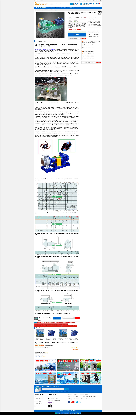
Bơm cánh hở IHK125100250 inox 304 (41, 325)
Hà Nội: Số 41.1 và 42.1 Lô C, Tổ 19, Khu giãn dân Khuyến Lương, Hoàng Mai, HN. (94, 19)
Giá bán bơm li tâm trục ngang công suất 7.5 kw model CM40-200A (40, 339)
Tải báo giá (84, 17)
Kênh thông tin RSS (38, 406)
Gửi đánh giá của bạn (39, 345)
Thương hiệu (60, 7)
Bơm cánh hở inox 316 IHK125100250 (41, 324)
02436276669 (56, 398)
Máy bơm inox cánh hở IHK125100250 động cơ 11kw (46, 322)
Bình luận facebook (49, 345)
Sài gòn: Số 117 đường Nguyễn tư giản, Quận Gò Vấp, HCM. (93, 22)
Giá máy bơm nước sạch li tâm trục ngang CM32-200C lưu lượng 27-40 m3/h (63, 339)
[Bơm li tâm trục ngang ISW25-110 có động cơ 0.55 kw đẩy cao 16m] (51, 336)
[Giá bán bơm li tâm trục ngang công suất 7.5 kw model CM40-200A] (40, 336)
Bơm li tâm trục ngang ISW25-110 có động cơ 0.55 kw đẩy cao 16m (51, 339)
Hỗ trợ (97, 0)
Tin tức (65, 7)
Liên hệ (100, 0)
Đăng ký (66, 389)
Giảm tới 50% (75, 4)
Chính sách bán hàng (81, 0)
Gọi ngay (58, 413)
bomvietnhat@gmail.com (95, 36)
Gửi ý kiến (75, 349)
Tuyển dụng (93, 0)
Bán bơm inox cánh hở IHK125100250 (54, 325)
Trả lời (36, 356)
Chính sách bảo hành (38, 403)
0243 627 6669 (96, 34)
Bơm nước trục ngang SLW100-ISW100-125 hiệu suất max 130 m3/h (73, 339)
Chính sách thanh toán (38, 398)
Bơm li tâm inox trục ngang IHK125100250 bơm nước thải (58, 324)
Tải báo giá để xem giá (74, 29)
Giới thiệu (88, 0)
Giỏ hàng (97, 3)
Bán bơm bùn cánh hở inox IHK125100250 (69, 325)
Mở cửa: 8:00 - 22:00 (87, 4)
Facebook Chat (65, 413)
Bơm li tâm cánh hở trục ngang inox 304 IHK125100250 (65, 322)
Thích (39, 356)
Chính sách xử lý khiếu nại (39, 405)
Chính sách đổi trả (38, 401)
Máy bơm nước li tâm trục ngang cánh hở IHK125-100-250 (46, 49)
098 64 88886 (95, 29)
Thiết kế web (68, 410)
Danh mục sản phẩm (41, 7)
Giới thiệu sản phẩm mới (73, 7)
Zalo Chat (73, 413)
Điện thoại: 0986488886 (39, 0)
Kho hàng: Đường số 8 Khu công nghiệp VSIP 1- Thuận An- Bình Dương (94, 25)
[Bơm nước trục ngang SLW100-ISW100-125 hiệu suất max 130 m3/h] (74, 336)
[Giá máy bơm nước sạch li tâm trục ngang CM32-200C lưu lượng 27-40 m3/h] (63, 336)
